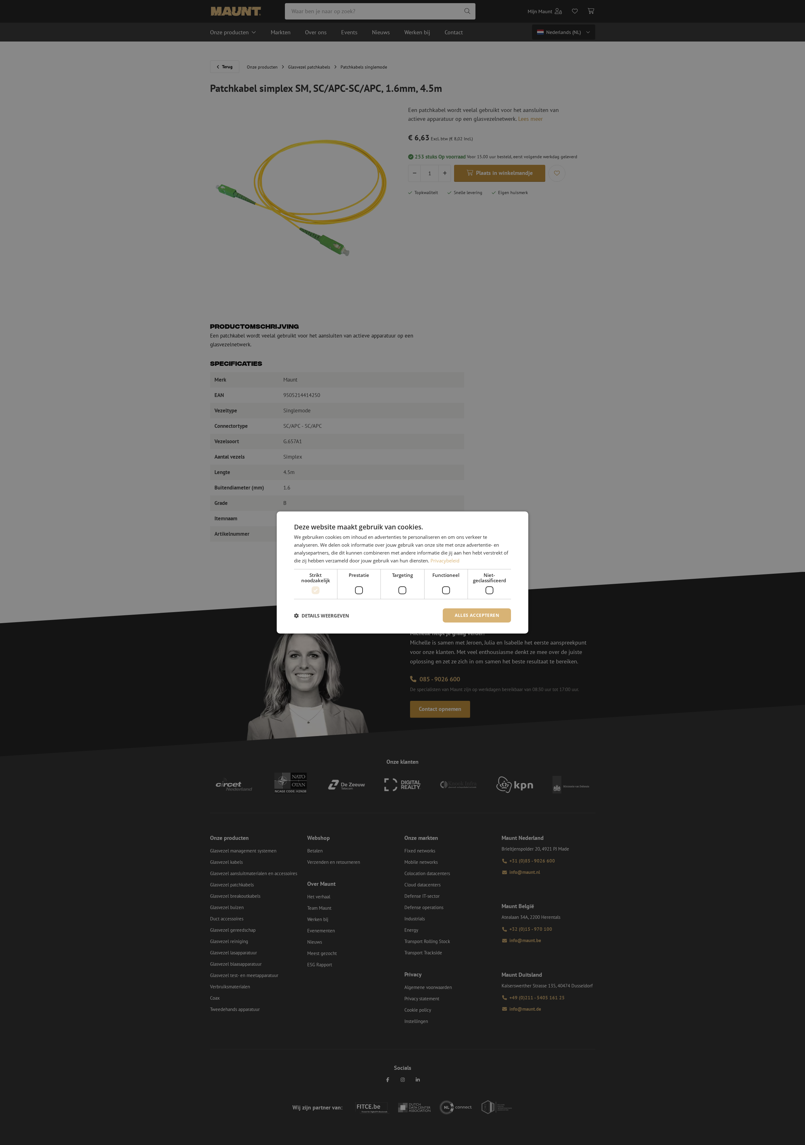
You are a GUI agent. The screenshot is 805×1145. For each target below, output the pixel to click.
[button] (321, 615)
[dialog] (402, 572)
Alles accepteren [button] (477, 615)
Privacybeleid (444, 560)
